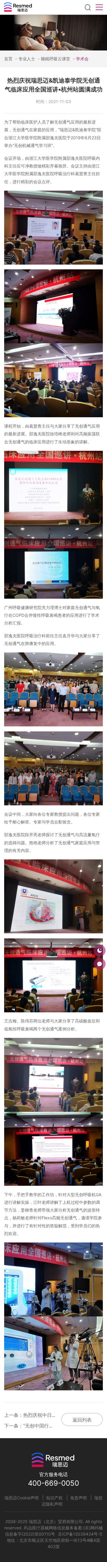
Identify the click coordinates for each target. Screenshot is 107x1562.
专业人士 (25, 58)
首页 (8, 58)
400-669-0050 (53, 1483)
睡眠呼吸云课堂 (54, 58)
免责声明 (78, 1497)
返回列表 (82, 1420)
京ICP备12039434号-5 (80, 1533)
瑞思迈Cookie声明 (21, 1497)
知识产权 (54, 1497)
